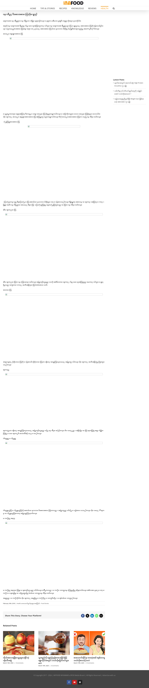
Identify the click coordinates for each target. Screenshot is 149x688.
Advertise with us (109, 675)
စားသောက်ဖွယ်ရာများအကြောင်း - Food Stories (35, 603)
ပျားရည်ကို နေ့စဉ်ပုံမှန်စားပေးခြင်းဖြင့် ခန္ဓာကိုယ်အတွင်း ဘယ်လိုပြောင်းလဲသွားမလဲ (18, 660)
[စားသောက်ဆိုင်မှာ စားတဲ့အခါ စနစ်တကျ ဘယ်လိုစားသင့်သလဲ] (54, 632)
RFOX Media (74, 675)
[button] (114, 8)
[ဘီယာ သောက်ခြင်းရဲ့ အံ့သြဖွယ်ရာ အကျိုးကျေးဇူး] (89, 632)
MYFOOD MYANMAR (61, 675)
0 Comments (19, 666)
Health (19, 603)
